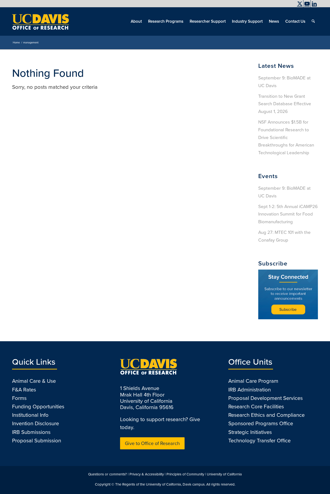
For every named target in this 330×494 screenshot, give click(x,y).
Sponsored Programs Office (260, 423)
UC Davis (288, 8)
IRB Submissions (31, 432)
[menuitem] (287, 8)
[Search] (313, 21)
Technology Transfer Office (259, 441)
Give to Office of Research (152, 443)
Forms (19, 398)
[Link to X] (299, 3)
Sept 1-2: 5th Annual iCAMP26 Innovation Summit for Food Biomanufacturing (288, 214)
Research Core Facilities (256, 407)
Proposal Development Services (265, 398)
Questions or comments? (107, 474)
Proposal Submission (36, 441)
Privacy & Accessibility (146, 474)
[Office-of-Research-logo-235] (40, 21)
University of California (224, 474)
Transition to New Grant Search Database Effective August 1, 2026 (284, 104)
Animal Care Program (253, 381)
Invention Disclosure (35, 423)
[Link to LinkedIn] (314, 3)
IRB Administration (249, 390)
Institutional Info (30, 415)
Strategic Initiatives (250, 432)
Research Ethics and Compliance (266, 415)
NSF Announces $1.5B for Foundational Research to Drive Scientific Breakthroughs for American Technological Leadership (286, 137)
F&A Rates (24, 390)
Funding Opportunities (38, 407)
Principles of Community (185, 474)
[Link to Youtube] (306, 3)
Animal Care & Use (34, 381)
